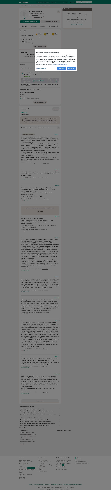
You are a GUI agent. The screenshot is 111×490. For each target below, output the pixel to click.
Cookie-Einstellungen (41, 68)
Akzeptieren (71, 68)
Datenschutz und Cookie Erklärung (60, 64)
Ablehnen (61, 68)
